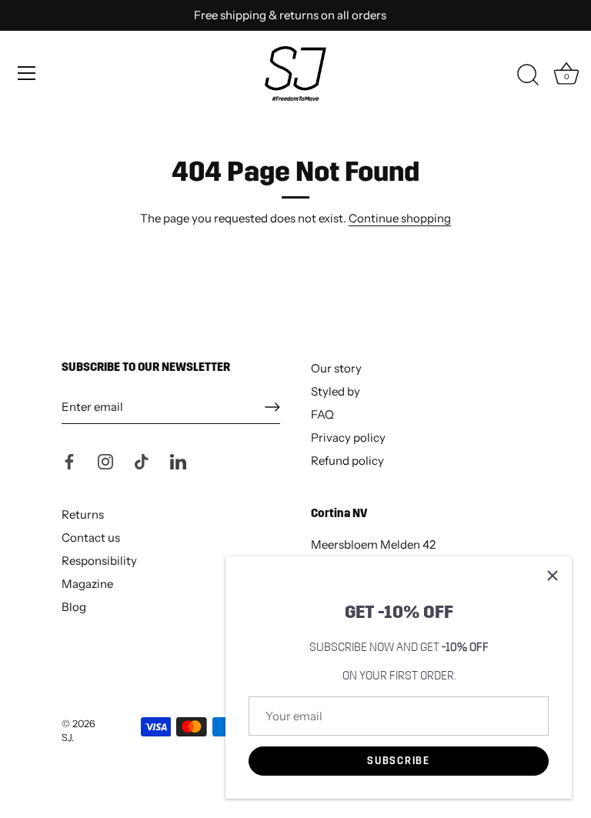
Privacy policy (348, 437)
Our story (336, 368)
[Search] (528, 75)
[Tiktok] (141, 460)
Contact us (91, 537)
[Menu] (27, 73)
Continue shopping (400, 218)
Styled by (335, 391)
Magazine (87, 583)
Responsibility (99, 560)
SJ (67, 737)
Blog (74, 606)
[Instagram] (105, 460)
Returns (83, 514)
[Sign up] (272, 407)
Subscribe (398, 761)
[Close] (552, 576)
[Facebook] (69, 460)
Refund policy (347, 460)
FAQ (322, 414)
